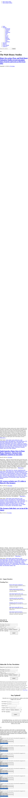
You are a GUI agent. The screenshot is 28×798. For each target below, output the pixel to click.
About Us (5, 44)
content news (18, 473)
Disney (15, 442)
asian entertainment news (19, 471)
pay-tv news (18, 476)
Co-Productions (3, 473)
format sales (12, 474)
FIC (18, 502)
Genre (6, 33)
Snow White (9, 445)
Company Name (4, 628)
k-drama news (20, 474)
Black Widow (5, 560)
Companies (7, 29)
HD (16, 474)
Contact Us (5, 46)
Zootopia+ (14, 448)
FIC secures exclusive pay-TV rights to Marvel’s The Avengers (13, 482)
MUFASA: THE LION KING (6, 444)
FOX (21, 502)
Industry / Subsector (4, 629)
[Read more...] (3, 437)
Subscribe (5, 42)
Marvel (10, 504)
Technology (7, 39)
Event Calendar (6, 45)
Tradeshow (7, 41)
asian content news (16, 440)
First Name (2, 624)
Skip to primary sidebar (7, 2)
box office (11, 560)
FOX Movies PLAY (14, 503)
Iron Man (6, 504)
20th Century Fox (9, 470)
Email (1, 626)
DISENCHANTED (9, 442)
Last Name (2, 625)
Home (4, 26)
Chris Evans (22, 500)
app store (15, 470)
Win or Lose (6, 448)
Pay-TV (20, 504)
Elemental (19, 442)
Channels (4, 27)
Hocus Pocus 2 (14, 443)
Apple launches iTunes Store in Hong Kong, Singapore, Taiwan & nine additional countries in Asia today (12, 452)
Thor (14, 565)
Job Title (2, 630)
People (6, 36)
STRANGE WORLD (17, 445)
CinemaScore (10, 561)
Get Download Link (4, 743)
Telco (6, 40)
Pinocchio (2, 445)
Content (6, 31)
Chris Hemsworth (3, 561)
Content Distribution (11, 473)
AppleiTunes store (21, 470)
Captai (18, 500)
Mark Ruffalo (15, 563)
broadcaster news (22, 472)
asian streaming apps (20, 441)
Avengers (2, 500)
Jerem (11, 563)
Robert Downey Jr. (7, 564)
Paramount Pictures (12, 476)
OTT (6, 34)
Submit (13, 633)
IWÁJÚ (25, 443)
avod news (16, 472)
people (14, 444)
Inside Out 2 (20, 443)
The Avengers (8, 505)
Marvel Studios (15, 504)
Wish (10, 448)
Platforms (7, 38)
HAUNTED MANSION (5, 443)
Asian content (8, 440)
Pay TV (6, 35)
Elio (23, 442)
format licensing (6, 474)
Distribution (7, 32)
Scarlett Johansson (15, 564)
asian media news (12, 441)
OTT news (5, 476)
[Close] (0, 752)
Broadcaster (7, 28)
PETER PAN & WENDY (21, 444)
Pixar (6, 445)
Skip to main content (7, 1)
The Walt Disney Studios (9, 447)
